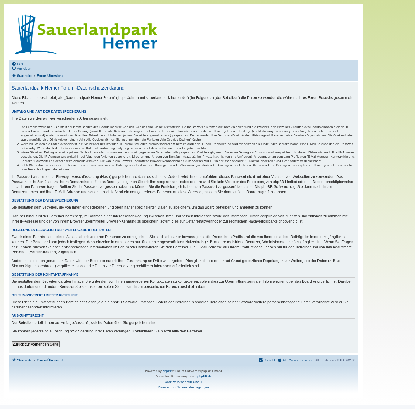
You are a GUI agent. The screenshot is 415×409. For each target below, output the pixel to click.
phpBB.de (204, 376)
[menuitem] (17, 64)
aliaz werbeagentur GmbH (183, 381)
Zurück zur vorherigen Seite (35, 344)
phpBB (167, 371)
